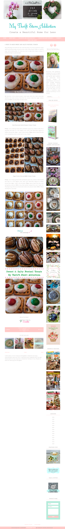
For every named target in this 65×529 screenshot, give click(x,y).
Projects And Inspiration (26, 38)
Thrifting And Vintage (45, 38)
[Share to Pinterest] (42, 329)
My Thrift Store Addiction (44, 527)
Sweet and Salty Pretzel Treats (24, 330)
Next (42, 352)
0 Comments (7, 329)
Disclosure (37, 524)
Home (4, 38)
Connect (58, 38)
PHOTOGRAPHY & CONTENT (18, 527)
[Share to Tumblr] (41, 329)
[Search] (58, 97)
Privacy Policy (28, 524)
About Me (12, 38)
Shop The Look (32, 40)
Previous (7, 352)
